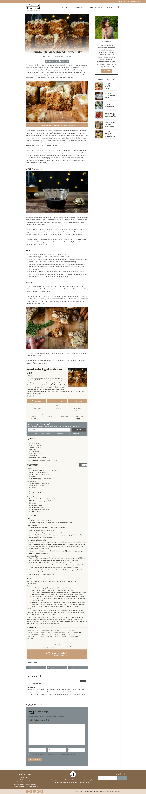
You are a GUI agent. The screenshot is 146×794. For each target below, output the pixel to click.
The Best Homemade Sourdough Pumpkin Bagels (110, 134)
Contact (22, 780)
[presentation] (99, 86)
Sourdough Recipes (18, 786)
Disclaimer (29, 782)
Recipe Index (110, 7)
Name (31, 750)
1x (80, 465)
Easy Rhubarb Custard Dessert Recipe (110, 95)
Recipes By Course (31, 784)
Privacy (28, 780)
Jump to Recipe (52, 61)
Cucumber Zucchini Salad (109, 105)
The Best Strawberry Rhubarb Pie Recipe (109, 86)
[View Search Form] (118, 7)
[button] (27, 396)
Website (71, 750)
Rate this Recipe (58, 401)
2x (82, 465)
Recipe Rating (33, 720)
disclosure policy (70, 125)
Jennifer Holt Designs (112, 791)
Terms (27, 777)
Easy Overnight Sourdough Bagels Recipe (110, 124)
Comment (32, 723)
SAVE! (79, 430)
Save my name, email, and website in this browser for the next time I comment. (53, 754)
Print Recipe (64, 61)
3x (85, 465)
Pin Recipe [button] (78, 401)
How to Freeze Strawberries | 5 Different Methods (110, 114)
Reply (83, 681)
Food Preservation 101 (123, 1)
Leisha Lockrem (48, 56)
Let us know (56, 655)
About (140, 1)
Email (51, 750)
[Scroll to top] (142, 790)
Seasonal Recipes (19, 784)
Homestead (134, 1)
